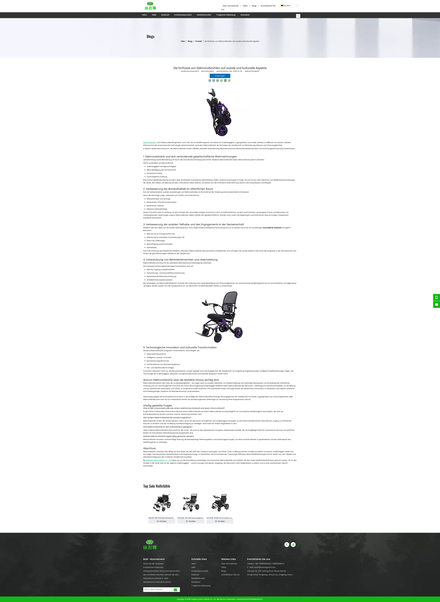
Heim (193, 563)
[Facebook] (286, 544)
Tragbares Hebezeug (200, 585)
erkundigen (163, 521)
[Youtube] (293, 544)
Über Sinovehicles (230, 5)
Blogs (254, 5)
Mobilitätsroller (198, 578)
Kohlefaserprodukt (199, 571)
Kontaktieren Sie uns (230, 574)
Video (245, 5)
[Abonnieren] (175, 589)
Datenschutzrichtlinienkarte (249, 599)
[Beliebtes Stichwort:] (298, 16)
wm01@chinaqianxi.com (264, 567)
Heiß (193, 567)
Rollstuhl (195, 574)
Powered (255, 71)
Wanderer (196, 582)
